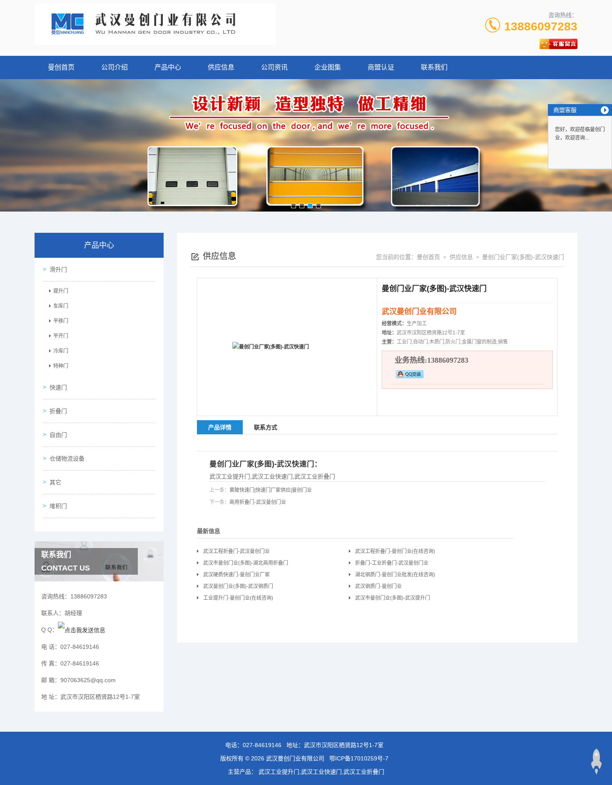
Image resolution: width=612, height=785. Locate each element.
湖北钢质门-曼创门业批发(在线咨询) (395, 575)
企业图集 (327, 67)
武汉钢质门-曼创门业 (378, 586)
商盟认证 (381, 67)
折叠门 (58, 411)
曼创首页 (61, 67)
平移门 (60, 321)
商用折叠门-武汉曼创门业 (257, 502)
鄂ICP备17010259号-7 (358, 758)
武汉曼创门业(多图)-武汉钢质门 (238, 586)
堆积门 (58, 506)
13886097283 (540, 26)
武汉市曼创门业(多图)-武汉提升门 (392, 598)
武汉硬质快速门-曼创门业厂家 (236, 575)
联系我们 (434, 67)
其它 (55, 482)
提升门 (60, 291)
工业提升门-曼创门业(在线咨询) (238, 598)
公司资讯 (274, 67)
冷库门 (60, 351)
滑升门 (58, 269)
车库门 (60, 306)
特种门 (60, 366)
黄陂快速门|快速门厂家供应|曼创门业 (270, 490)
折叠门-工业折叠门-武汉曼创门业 (391, 563)
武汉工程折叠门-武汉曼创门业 (236, 551)
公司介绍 (114, 67)
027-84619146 (262, 745)
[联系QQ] (81, 629)
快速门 (58, 387)
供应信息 (221, 67)
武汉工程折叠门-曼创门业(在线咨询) (395, 551)
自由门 (58, 434)
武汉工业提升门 (229, 476)
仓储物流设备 (67, 458)
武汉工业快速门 (272, 476)
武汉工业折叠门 (314, 476)
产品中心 (167, 67)
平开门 (60, 336)
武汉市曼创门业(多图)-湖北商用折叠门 (245, 563)
